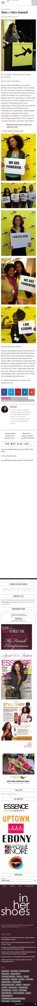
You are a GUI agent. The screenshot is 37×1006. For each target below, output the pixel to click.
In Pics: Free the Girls (9, 456)
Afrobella (18, 985)
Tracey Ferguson (6, 993)
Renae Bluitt (5, 971)
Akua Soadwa (14, 398)
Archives (3, 878)
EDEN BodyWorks (24, 971)
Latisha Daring (16, 982)
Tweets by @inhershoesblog (9, 794)
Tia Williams (29, 979)
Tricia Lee (19, 976)
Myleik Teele (26, 985)
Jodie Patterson (15, 974)
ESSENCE (15, 990)
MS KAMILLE (23, 927)
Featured (4, 987)
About (4, 886)
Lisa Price (21, 979)
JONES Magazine (23, 987)
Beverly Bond (23, 398)
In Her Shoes (5, 974)
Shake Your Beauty (7, 996)
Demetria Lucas (6, 982)
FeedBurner (22, 621)
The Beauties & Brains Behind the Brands (13, 998)
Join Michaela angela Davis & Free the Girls (17, 460)
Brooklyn (14, 979)
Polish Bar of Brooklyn (8, 976)
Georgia (26, 976)
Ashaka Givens (6, 979)
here (11, 383)
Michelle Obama (16, 1001)
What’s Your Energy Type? (9, 437)
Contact (12, 886)
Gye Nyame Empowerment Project (11, 400)
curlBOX (28, 993)
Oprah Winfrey (6, 1001)
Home (19, 886)
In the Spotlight (29, 886)
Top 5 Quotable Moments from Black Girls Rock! (17, 450)
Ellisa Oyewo (14, 971)
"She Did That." (13, 987)
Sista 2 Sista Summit (28, 400)
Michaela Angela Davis (8, 985)
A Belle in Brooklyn (18, 993)
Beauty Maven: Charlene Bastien (27, 437)
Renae (5, 17)
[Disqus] (18, 491)
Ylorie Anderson (6, 990)
